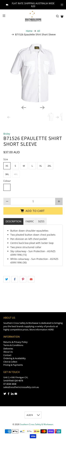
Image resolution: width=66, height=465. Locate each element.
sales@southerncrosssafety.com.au (21, 387)
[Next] (42, 107)
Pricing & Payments (13, 364)
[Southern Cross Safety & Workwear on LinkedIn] (12, 394)
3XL (7, 174)
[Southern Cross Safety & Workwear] (33, 16)
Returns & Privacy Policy (15, 341)
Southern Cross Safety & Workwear (36, 424)
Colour (7, 180)
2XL (49, 165)
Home (29, 31)
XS (7, 165)
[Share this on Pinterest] (23, 279)
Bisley (6, 133)
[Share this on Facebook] (15, 279)
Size (5, 159)
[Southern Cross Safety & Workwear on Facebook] (8, 394)
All (38, 31)
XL (40, 165)
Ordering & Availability (14, 358)
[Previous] (23, 107)
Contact (7, 355)
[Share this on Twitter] (6, 279)
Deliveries (8, 348)
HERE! (51, 329)
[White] (6, 187)
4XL (16, 174)
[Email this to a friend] (31, 279)
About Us (8, 351)
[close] (62, 4)
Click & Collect (10, 361)
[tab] (13, 221)
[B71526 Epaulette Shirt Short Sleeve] (33, 73)
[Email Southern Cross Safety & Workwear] (15, 394)
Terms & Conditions (13, 345)
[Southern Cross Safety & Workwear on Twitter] (4, 394)
